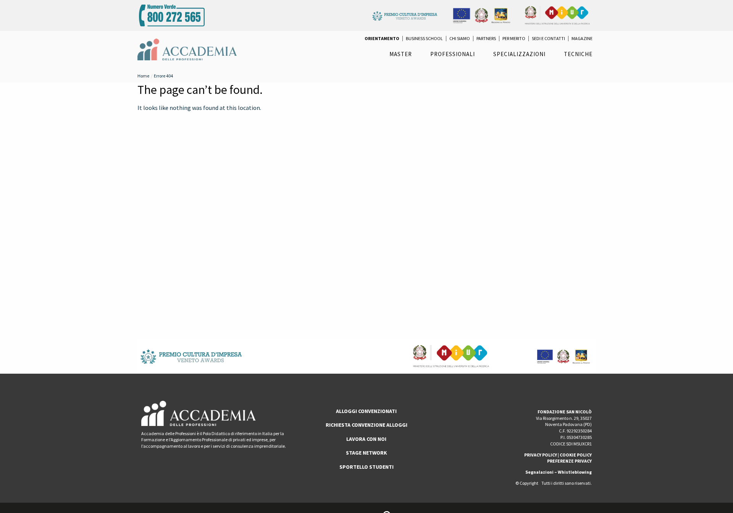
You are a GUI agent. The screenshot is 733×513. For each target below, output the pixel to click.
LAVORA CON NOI (366, 439)
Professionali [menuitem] (452, 54)
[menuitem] (382, 38)
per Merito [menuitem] (513, 38)
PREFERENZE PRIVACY (569, 461)
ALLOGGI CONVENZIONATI (366, 411)
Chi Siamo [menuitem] (459, 38)
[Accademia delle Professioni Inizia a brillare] (187, 49)
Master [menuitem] (400, 54)
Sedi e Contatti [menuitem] (548, 38)
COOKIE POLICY (576, 455)
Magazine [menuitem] (582, 38)
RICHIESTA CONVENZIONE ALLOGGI (366, 424)
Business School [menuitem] (424, 38)
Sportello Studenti (366, 466)
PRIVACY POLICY (540, 455)
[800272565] (171, 14)
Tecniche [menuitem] (578, 54)
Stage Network (366, 452)
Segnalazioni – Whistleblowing (558, 472)
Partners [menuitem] (486, 38)
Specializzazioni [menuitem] (519, 54)
